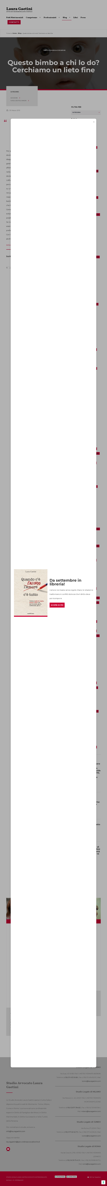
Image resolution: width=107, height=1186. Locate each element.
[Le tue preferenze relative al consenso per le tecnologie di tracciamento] (103, 1182)
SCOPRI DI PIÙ (57, 605)
